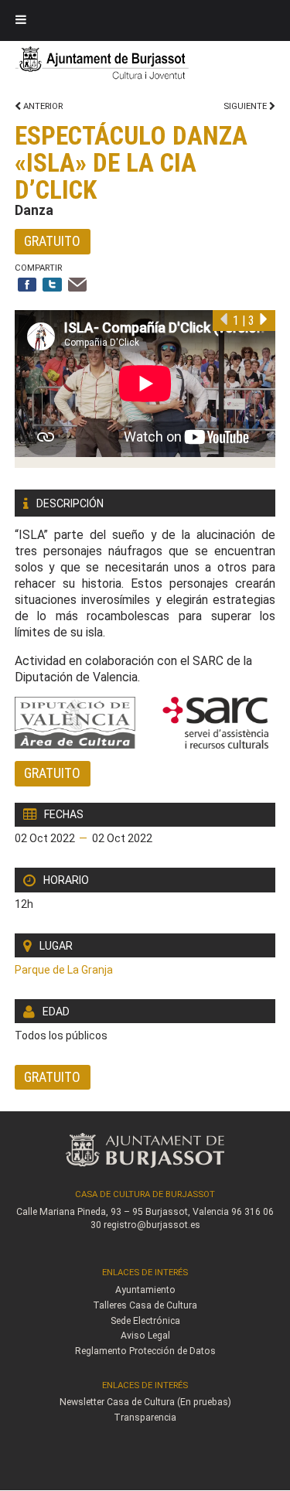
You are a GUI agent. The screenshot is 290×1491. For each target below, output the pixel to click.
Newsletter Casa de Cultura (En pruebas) (145, 1402)
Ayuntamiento (145, 1290)
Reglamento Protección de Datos (145, 1351)
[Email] (77, 286)
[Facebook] (27, 286)
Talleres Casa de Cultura (145, 1305)
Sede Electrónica (145, 1320)
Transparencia (145, 1417)
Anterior (42, 106)
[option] (145, 389)
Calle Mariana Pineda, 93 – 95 (79, 1211)
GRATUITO (52, 241)
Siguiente (246, 106)
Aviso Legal (145, 1335)
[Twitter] (52, 286)
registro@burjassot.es (152, 1225)
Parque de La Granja (64, 970)
